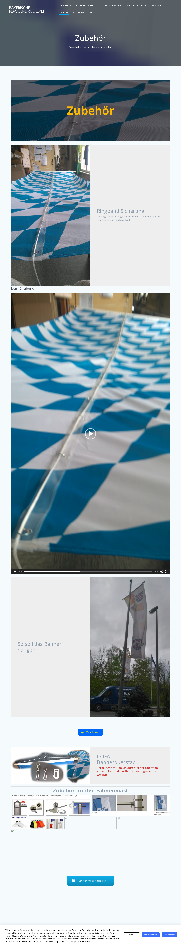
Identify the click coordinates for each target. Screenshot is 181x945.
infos (93, 12)
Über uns (64, 5)
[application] (90, 433)
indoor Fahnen (135, 5)
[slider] (88, 571)
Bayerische (26, 9)
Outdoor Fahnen (109, 5)
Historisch (79, 12)
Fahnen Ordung (85, 5)
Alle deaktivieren (150, 935)
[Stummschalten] (161, 571)
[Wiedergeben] (14, 571)
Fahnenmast (158, 5)
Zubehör (64, 12)
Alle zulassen (169, 935)
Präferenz (131, 935)
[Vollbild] (166, 571)
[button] (90, 433)
